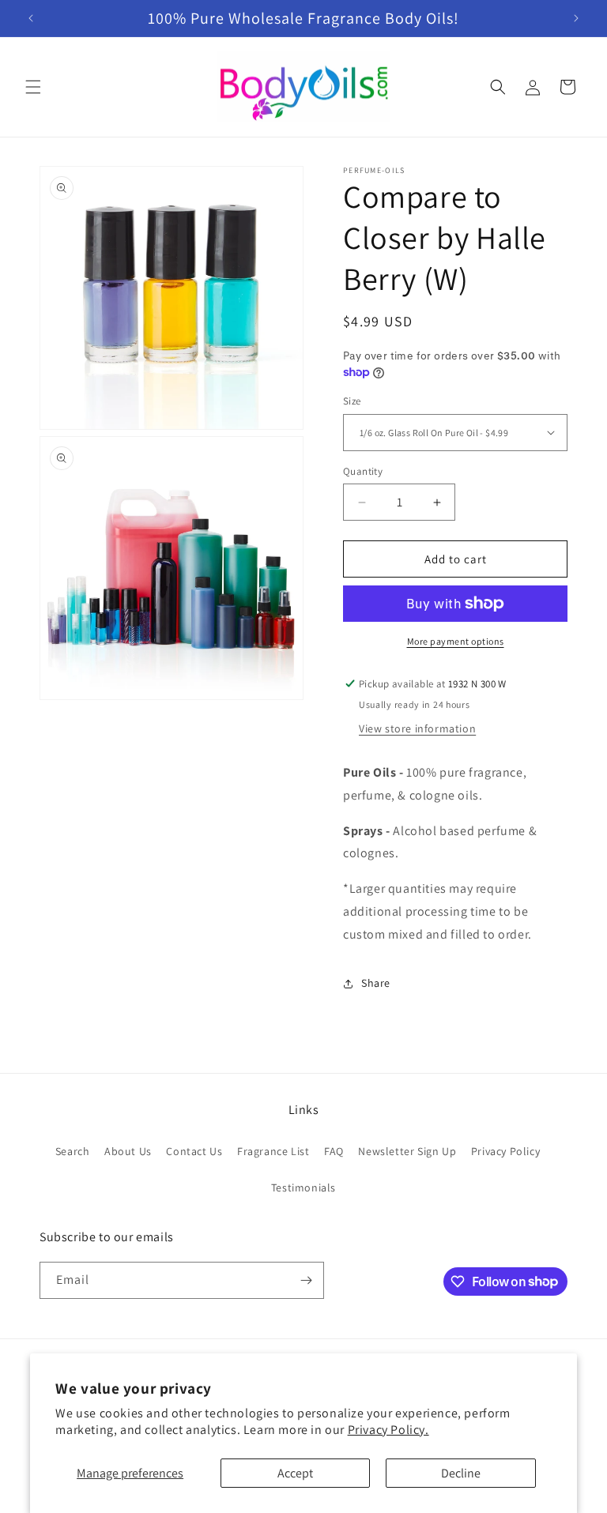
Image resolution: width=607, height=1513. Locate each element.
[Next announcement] (576, 18)
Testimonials (303, 1187)
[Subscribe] (305, 1280)
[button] (33, 87)
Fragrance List (273, 1151)
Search (72, 1151)
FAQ (334, 1151)
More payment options (455, 641)
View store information (417, 728)
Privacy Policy (505, 1151)
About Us (128, 1151)
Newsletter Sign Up (407, 1151)
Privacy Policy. (388, 1429)
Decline (461, 1473)
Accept (295, 1473)
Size (352, 401)
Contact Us (194, 1151)
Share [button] (375, 983)
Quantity (363, 471)
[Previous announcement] (30, 18)
